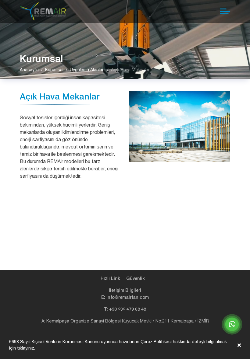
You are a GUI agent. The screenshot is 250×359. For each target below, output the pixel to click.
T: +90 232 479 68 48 (125, 309)
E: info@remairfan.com (125, 297)
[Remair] (43, 11)
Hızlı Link (110, 278)
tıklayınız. (26, 348)
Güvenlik (135, 278)
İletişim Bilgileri (125, 290)
